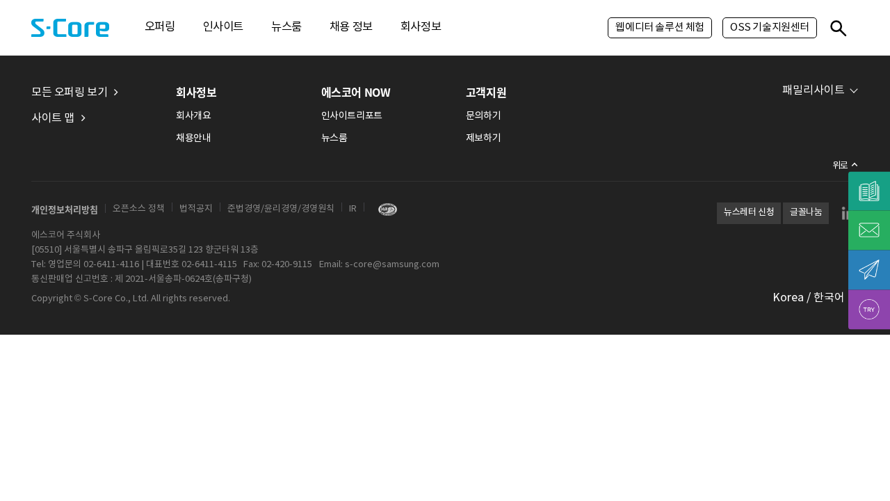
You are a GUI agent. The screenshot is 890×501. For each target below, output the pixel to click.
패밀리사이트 (813, 90)
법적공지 (196, 209)
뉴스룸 (286, 27)
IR (353, 209)
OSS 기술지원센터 (769, 27)
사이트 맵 (52, 118)
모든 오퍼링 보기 (69, 92)
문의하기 (483, 116)
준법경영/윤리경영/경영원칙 (280, 209)
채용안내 (193, 138)
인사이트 (223, 27)
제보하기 (483, 138)
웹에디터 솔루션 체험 (659, 27)
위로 (840, 166)
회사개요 (193, 116)
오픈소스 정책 (139, 209)
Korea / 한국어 (808, 298)
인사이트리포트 (351, 116)
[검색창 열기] (837, 27)
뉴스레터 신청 (749, 212)
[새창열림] (384, 209)
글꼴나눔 (806, 212)
